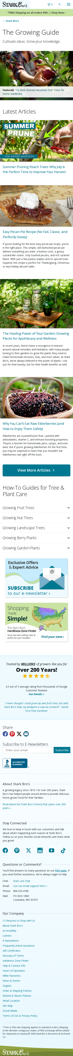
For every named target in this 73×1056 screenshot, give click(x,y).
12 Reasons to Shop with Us (19, 920)
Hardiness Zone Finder (16, 960)
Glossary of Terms (13, 955)
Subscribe (62, 750)
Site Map (8, 1005)
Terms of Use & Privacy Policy (20, 1015)
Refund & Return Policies (17, 995)
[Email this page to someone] (26, 734)
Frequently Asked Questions (19, 945)
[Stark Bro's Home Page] (15, 4)
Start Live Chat (21, 881)
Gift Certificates (11, 950)
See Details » (36, 694)
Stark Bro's (12, 21)
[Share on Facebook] (5, 734)
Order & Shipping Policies (17, 990)
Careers (7, 935)
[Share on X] (19, 734)
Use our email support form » (30, 886)
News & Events (11, 980)
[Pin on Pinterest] (12, 734)
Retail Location (11, 1000)
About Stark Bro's (13, 925)
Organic (7, 985)
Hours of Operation (14, 970)
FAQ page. (61, 870)
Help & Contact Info (14, 965)
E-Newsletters (11, 940)
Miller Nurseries (12, 975)
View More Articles (33, 470)
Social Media (10, 1010)
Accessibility (9, 930)
